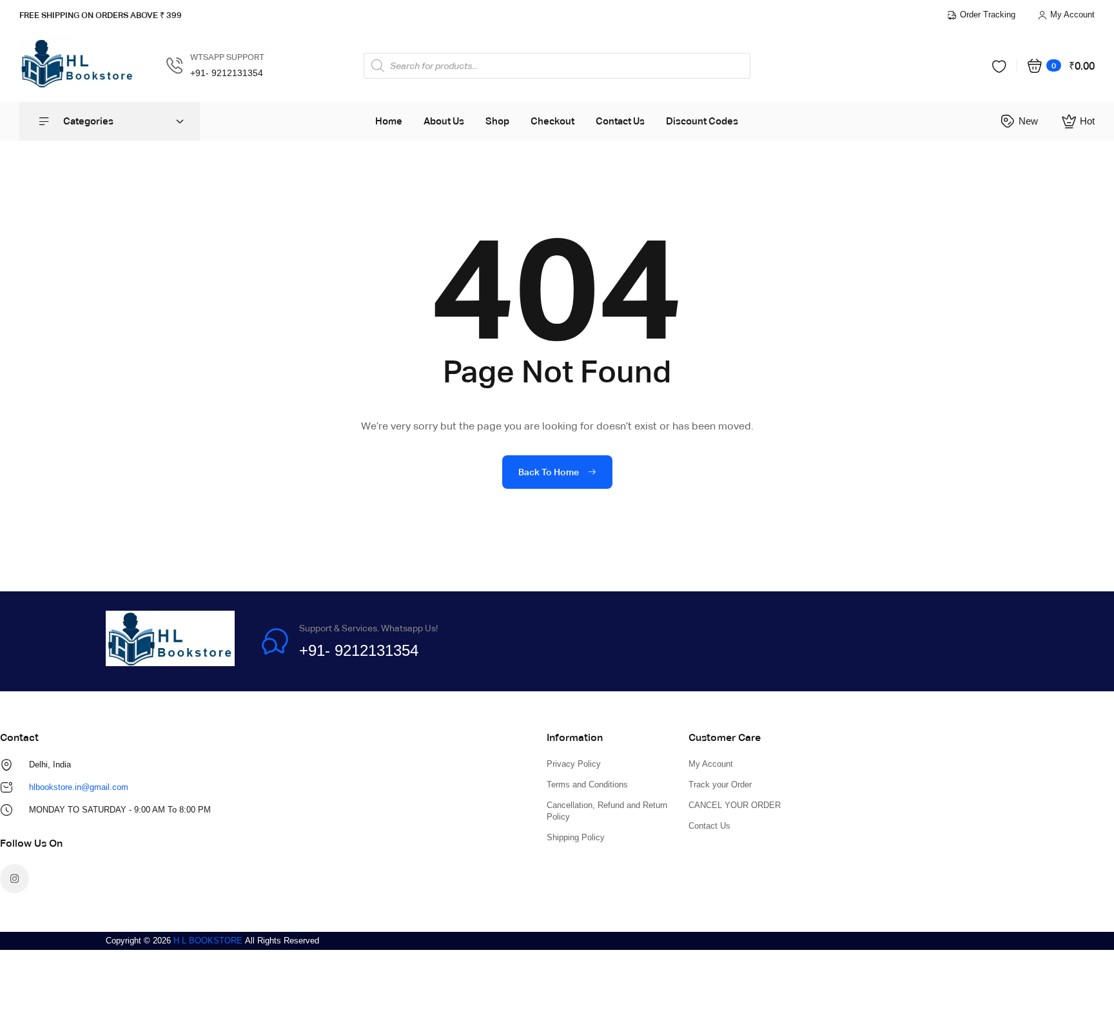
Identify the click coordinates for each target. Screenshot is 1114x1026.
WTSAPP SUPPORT (227, 57)
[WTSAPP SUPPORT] (175, 66)
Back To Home (549, 472)
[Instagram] (14, 878)
